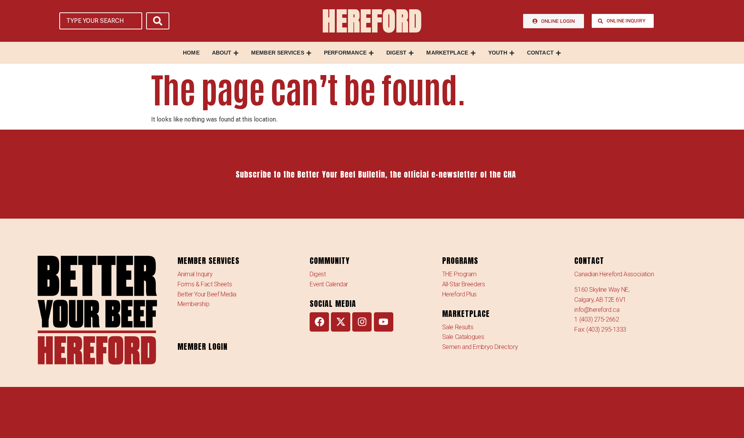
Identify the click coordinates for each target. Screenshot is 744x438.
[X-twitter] (340, 322)
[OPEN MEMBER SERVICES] (309, 53)
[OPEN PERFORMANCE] (371, 53)
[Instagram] (362, 322)
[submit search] (157, 20)
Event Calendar (329, 284)
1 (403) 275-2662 (596, 319)
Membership (193, 304)
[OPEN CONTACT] (558, 53)
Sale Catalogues (463, 336)
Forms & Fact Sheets (204, 284)
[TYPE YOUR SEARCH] (100, 20)
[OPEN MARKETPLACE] (473, 53)
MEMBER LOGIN (202, 346)
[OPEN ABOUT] (236, 53)
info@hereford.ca (596, 309)
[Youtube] (383, 322)
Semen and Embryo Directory (480, 347)
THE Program (459, 274)
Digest (318, 274)
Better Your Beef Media (206, 294)
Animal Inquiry (195, 274)
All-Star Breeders (463, 284)
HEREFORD (372, 21)
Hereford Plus (459, 294)
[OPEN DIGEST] (411, 53)
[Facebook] (319, 322)
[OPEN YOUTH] (512, 53)
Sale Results (458, 327)
